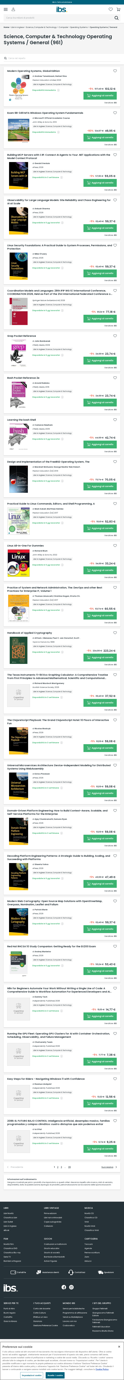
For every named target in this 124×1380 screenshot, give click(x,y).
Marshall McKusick (44, 467)
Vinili (87, 1222)
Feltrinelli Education (101, 1326)
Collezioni (48, 1226)
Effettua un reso (40, 1317)
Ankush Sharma (42, 208)
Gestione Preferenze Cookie (45, 1325)
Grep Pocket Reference (21, 336)
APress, (35, 167)
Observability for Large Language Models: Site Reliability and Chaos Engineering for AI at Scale (59, 202)
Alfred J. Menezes (43, 638)
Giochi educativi (51, 1248)
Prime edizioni (50, 1213)
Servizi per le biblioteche (73, 1308)
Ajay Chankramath (44, 819)
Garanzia (37, 1321)
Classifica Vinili (92, 1230)
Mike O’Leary (41, 254)
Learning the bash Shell (21, 420)
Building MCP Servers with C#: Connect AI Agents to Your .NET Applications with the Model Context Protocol (58, 156)
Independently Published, (43, 1000)
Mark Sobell (40, 509)
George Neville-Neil (63, 467)
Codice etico (69, 1325)
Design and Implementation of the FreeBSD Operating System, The (48, 462)
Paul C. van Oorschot (63, 638)
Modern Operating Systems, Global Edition (33, 71)
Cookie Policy (102, 1369)
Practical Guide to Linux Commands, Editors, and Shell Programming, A (51, 503)
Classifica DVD (10, 1248)
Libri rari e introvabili (53, 1217)
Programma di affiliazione (75, 1312)
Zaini (87, 1257)
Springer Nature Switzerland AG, (46, 300)
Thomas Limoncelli (44, 596)
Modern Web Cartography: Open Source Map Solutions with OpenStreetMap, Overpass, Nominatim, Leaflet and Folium (54, 903)
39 (69, 1167)
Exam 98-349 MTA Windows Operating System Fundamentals (45, 113)
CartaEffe (8, 1317)
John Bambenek (42, 341)
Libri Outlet (8, 1222)
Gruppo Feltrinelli (100, 1308)
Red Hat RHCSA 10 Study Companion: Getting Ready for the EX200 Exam (51, 946)
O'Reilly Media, (38, 345)
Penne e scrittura (92, 1252)
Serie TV (7, 1257)
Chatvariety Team (43, 1042)
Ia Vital (38, 1129)
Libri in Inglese (10, 1226)
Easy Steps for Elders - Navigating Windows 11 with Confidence (46, 1079)
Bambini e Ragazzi (12, 1261)
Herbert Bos (61, 76)
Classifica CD (91, 1217)
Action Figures (50, 1261)
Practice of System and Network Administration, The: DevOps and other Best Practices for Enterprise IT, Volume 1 (54, 589)
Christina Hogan (61, 596)
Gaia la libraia (10, 1321)
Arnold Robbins (42, 383)
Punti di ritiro (9, 1308)
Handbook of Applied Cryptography (29, 633)
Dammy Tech (41, 997)
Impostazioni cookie (31, 1375)
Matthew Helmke (55, 509)
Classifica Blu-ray (12, 1252)
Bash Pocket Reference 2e (23, 378)
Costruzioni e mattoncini (55, 1244)
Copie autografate (52, 1222)
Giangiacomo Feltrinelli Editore (103, 1314)
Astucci (88, 1261)
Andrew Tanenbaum (44, 76)
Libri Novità (8, 1213)
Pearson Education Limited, (44, 80)
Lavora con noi (70, 1321)
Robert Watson (80, 467)
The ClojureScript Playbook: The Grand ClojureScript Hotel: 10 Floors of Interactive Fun (58, 722)
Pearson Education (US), (43, 471)
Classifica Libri (10, 1217)
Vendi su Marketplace (73, 1317)
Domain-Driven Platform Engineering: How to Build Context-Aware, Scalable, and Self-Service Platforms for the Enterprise (57, 812)
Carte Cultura (39, 1312)
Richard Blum (41, 551)
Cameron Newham (44, 425)
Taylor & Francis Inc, (41, 642)
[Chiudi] (119, 1346)
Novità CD (89, 1213)
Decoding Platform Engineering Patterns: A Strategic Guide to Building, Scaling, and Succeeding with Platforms (58, 857)
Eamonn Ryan (60, 819)
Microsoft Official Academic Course (52, 118)
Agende (88, 1248)
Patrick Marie (41, 909)
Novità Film (9, 1244)
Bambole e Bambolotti (54, 1257)
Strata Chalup (77, 596)
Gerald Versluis (42, 163)
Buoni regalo (9, 1312)
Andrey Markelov (43, 951)
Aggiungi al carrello (102, 95)
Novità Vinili (90, 1226)
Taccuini (89, 1244)
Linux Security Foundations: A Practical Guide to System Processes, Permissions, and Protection (59, 247)
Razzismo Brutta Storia (102, 1331)
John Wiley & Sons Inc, (42, 122)
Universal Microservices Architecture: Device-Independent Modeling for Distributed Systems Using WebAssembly (59, 767)
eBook (6, 1230)
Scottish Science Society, (43, 687)
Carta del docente (41, 1308)
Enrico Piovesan (42, 774)
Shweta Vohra (41, 864)
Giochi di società (52, 1252)
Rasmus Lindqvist (43, 1084)
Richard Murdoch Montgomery (49, 683)
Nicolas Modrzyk (43, 728)
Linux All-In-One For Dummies (25, 545)
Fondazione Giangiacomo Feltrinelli (104, 1321)
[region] (62, 1361)
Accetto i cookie (55, 1375)
